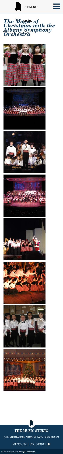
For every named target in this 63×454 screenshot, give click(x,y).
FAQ (32, 443)
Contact (40, 443)
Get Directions (52, 436)
